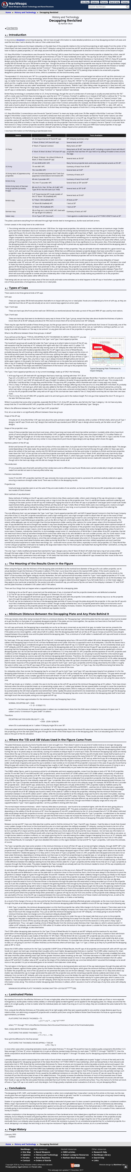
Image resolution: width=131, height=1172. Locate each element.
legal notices (23, 1167)
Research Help (100, 1152)
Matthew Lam (119, 1165)
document (20, 40)
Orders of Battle (43, 1160)
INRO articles (69, 1152)
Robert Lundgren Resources (76, 1155)
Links (96, 1160)
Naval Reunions (43, 1157)
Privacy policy (11, 1167)
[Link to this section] (7, 35)
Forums (104, 2)
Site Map (85, 2)
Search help (114, 2)
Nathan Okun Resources (74, 1157)
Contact (125, 2)
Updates (94, 2)
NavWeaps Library (102, 1155)
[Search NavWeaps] (127, 6)
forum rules (37, 1167)
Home (8, 12)
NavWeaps (25, 1149)
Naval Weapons (43, 1152)
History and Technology (25, 12)
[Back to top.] (126, 1167)
